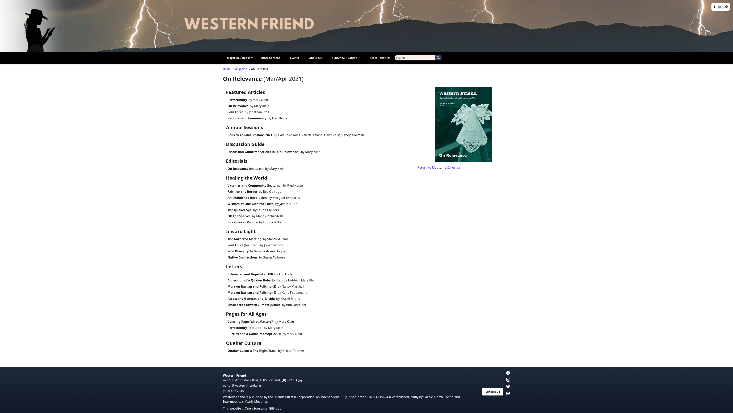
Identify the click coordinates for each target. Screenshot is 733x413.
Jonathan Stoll (259, 112)
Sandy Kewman (353, 135)
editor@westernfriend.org (242, 385)
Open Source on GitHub (262, 408)
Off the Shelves (239, 216)
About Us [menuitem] (315, 58)
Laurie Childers (268, 210)
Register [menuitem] (385, 57)
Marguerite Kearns (286, 198)
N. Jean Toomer (293, 351)
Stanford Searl (277, 239)
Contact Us (492, 391)
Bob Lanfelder (296, 305)
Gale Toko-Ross (289, 135)
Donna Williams (274, 222)
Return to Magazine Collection (439, 167)
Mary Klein (260, 100)
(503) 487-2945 (233, 391)
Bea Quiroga (272, 191)
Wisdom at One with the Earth (251, 204)
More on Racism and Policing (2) (252, 286)
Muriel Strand (290, 299)
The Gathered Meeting (245, 239)
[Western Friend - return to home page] (366, 26)
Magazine (240, 69)
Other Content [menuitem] (270, 58)
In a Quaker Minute (243, 222)
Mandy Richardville (269, 216)
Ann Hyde (285, 274)
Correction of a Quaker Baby (249, 280)
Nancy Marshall (293, 286)
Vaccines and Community (247, 118)
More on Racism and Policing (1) (252, 292)
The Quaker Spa (240, 210)
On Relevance (238, 106)
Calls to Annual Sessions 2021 (250, 135)
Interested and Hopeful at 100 (251, 274)
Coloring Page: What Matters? (251, 322)
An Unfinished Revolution (248, 198)
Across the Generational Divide (251, 299)
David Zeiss (332, 135)
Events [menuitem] (294, 58)
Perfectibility (237, 100)
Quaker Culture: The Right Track (252, 351)
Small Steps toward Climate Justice (254, 305)
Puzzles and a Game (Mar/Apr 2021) (255, 334)
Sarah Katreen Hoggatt (271, 251)
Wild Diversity (238, 251)
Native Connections (243, 257)
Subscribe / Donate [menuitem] (344, 58)
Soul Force (235, 112)
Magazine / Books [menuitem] (238, 58)
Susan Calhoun (274, 257)
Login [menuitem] (373, 57)
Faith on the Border (243, 191)
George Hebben (287, 280)
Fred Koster (280, 118)
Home (226, 69)
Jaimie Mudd (288, 204)
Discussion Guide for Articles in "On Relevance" (264, 152)
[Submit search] (438, 57)
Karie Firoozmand (294, 292)
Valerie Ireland (312, 135)
